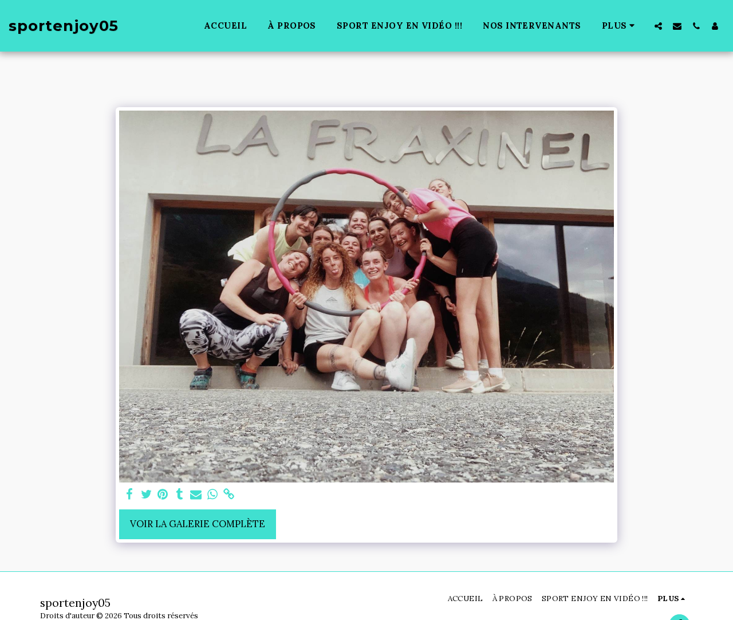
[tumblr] (180, 494)
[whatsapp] (213, 494)
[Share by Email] (196, 494)
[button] (658, 25)
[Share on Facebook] (130, 494)
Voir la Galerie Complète (197, 523)
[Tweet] (146, 494)
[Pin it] (163, 494)
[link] (229, 494)
